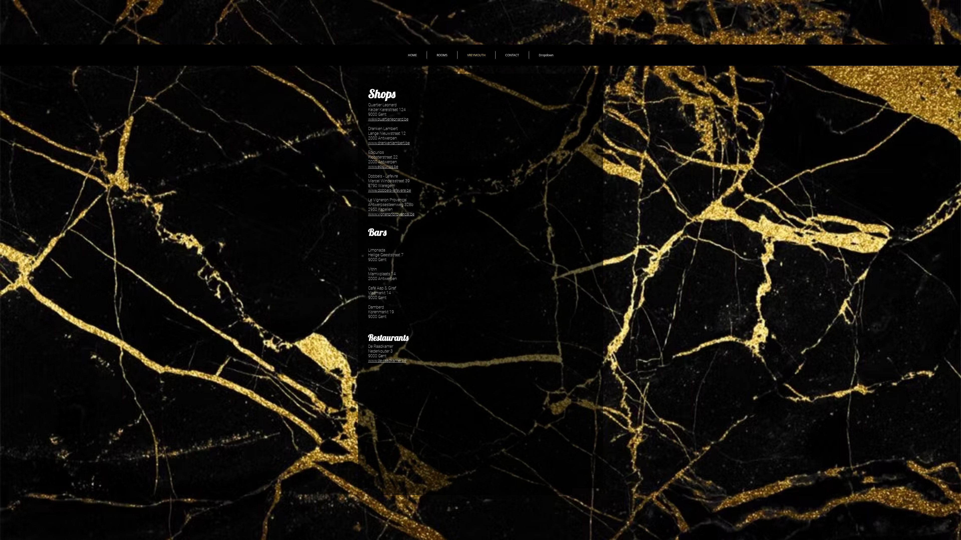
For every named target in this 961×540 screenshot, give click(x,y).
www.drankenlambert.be (389, 142)
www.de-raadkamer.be (387, 360)
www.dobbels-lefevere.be (389, 190)
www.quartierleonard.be (388, 119)
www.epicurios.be (383, 166)
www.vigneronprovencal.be (391, 214)
